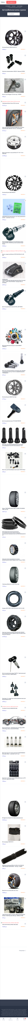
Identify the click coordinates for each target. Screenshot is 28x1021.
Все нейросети (11, 2)
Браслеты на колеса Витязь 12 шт (10, 890)
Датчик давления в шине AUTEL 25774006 (12, 306)
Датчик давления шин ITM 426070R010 (11, 421)
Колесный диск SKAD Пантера (9, 397)
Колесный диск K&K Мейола (8, 192)
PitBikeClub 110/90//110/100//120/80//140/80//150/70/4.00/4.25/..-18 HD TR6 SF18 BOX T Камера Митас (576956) (14, 281)
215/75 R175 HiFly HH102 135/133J (10, 924)
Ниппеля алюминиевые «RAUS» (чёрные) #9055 (13, 71)
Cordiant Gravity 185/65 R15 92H (9, 708)
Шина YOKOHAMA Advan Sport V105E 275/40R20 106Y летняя (13, 509)
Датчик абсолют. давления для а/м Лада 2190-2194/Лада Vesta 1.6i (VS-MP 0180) (13, 728)
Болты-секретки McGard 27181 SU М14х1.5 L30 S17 (13, 255)
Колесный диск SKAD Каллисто (9, 47)
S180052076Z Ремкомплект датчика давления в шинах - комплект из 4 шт (13, 217)
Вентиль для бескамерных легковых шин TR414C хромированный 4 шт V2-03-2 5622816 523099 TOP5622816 (13, 371)
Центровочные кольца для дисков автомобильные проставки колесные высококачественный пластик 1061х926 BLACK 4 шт (14, 533)
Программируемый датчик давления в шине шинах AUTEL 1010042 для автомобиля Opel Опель (12, 242)
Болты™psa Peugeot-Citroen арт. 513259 (11, 94)
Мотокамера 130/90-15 (7, 841)
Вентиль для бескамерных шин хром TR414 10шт (13, 469)
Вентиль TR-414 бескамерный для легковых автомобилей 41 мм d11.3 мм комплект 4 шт (12, 445)
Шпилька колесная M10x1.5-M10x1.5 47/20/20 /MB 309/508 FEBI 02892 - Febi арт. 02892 (13, 866)
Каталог (13, 6)
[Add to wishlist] (25, 31)
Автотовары (19, 6)
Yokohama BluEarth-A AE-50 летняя (10, 584)
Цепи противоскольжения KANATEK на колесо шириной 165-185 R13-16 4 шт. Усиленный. (13, 128)
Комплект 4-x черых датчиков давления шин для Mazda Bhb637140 (14, 699)
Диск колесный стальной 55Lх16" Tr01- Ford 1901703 (12, 153)
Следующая (22, 950)
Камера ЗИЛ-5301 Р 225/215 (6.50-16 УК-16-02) (13, 608)
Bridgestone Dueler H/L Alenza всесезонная (12, 817)
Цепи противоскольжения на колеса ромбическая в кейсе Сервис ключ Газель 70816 (13, 560)
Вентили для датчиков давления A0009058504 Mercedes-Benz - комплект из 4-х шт (13, 753)
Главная (8, 6)
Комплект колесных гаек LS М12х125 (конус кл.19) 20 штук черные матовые (14, 778)
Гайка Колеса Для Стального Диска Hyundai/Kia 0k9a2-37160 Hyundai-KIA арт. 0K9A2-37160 (13, 915)
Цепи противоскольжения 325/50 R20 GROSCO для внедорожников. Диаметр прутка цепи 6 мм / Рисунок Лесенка (14, 633)
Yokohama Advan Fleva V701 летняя (10, 103)
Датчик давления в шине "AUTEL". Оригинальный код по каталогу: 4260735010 (13, 674)
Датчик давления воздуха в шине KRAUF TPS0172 (12, 346)
